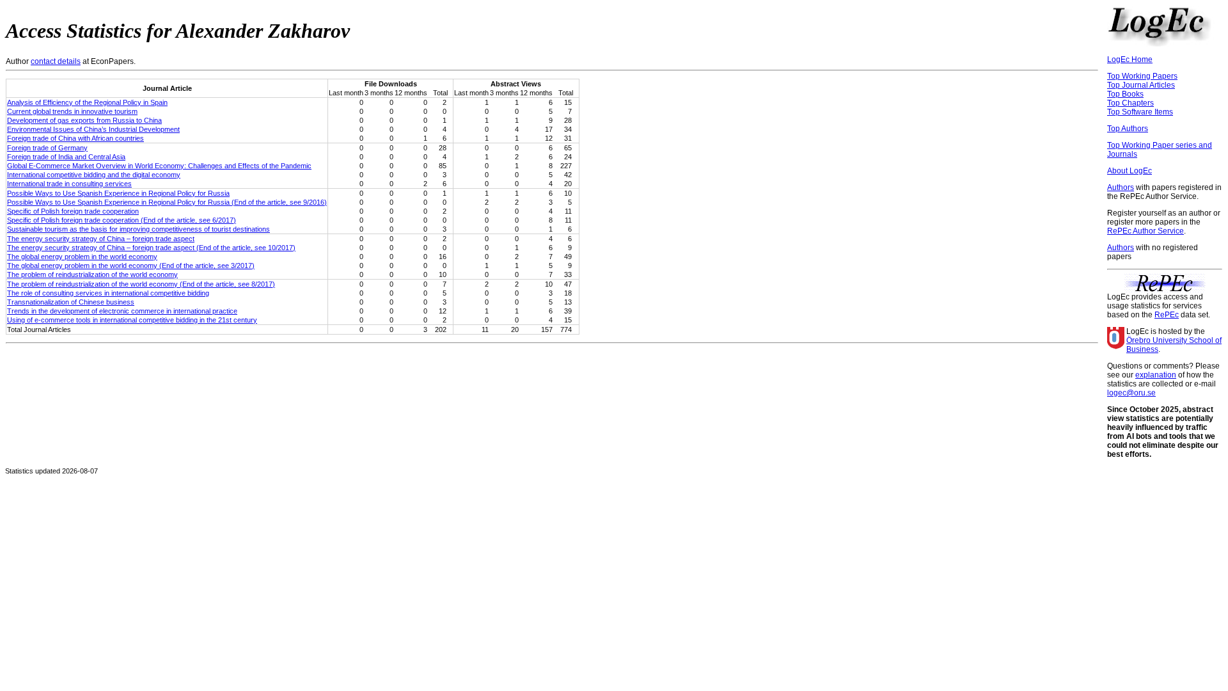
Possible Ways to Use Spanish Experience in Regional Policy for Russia (118, 193)
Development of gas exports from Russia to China (84, 120)
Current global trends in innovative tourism (72, 111)
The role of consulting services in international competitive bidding (108, 293)
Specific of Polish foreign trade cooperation (73, 211)
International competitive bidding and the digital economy (93, 175)
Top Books (1125, 94)
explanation (1155, 374)
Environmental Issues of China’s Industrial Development (93, 129)
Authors (1120, 187)
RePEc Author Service (1145, 230)
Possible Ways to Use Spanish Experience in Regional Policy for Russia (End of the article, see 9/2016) (167, 202)
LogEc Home (1130, 59)
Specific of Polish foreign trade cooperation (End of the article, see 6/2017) (121, 220)
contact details (56, 61)
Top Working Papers (1142, 76)
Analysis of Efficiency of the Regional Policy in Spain (87, 102)
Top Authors (1127, 128)
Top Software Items (1140, 111)
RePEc (1166, 314)
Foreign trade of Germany (47, 148)
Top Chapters (1130, 103)
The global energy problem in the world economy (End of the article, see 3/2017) (131, 265)
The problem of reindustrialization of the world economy (92, 274)
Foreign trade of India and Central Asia (66, 157)
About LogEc (1129, 170)
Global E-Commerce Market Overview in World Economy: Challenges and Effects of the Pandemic (159, 166)
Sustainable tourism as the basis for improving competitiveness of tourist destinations (138, 229)
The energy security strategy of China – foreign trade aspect (100, 238)
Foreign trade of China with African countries (75, 138)
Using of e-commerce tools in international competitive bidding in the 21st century (132, 320)
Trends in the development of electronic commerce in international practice (122, 311)
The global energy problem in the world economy (82, 256)
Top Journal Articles (1141, 85)
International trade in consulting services (69, 183)
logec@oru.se (1131, 392)
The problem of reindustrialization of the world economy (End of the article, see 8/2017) (141, 284)
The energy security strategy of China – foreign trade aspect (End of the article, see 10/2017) (151, 247)
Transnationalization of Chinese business (70, 302)
